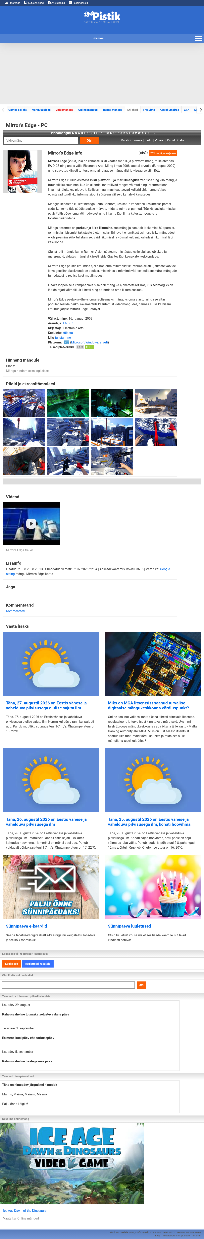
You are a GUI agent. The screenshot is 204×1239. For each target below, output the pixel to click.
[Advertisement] (102, 73)
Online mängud (88, 109)
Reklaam (196, 1235)
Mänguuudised (41, 109)
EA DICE (68, 323)
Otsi (89, 140)
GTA (186, 109)
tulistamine (63, 337)
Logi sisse (11, 963)
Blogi (157, 1235)
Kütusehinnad (35, 2)
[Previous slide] (3, 109)
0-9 (153, 133)
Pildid (171, 140)
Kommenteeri (15, 611)
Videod (160, 140)
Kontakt (186, 1235)
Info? (143, 153)
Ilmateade (14, 2)
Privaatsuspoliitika (171, 1235)
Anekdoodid (58, 2)
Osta (180, 140)
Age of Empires (169, 109)
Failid (148, 140)
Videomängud (64, 109)
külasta (68, 333)
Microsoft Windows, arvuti (89, 342)
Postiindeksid (80, 2)
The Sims (149, 109)
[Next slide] (200, 109)
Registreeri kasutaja (38, 963)
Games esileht (17, 109)
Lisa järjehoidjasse (165, 153)
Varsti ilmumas (131, 140)
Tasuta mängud (112, 109)
